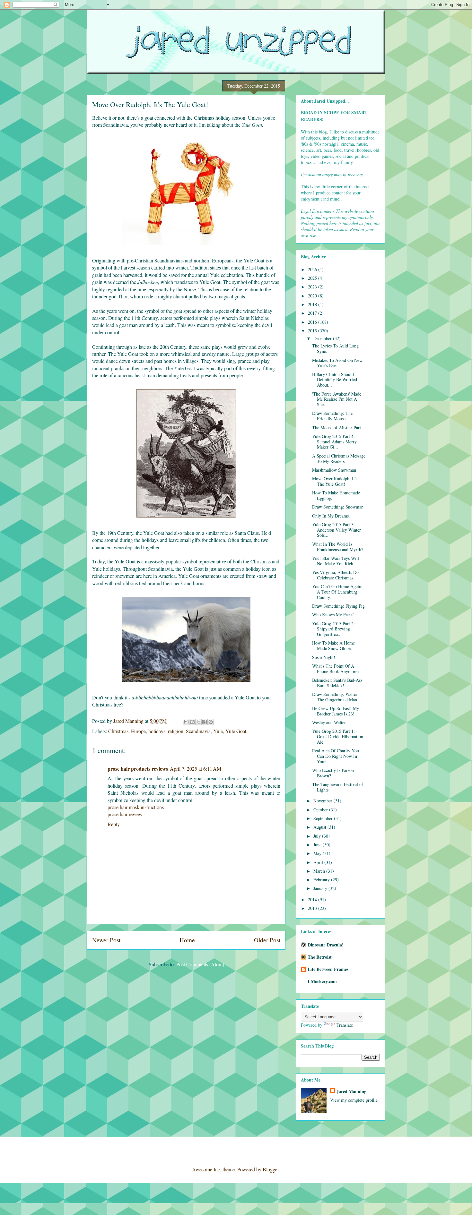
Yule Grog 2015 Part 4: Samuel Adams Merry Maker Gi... (334, 441)
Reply (114, 824)
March (319, 871)
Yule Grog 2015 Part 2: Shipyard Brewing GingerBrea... (333, 628)
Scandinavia (198, 731)
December (323, 338)
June (318, 845)
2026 (313, 269)
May (318, 853)
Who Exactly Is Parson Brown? (333, 773)
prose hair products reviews (138, 768)
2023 (313, 287)
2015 (313, 331)
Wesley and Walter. (329, 722)
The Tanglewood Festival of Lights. (337, 787)
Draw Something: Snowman (337, 507)
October (321, 810)
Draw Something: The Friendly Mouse (332, 416)
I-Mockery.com (322, 981)
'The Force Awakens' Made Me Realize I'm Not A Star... (336, 399)
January (320, 888)
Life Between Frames (328, 969)
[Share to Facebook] (204, 722)
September (323, 818)
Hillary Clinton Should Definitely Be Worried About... (334, 379)
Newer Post (106, 940)
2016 (313, 322)
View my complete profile (354, 1100)
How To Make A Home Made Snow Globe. (333, 645)
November (323, 801)
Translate (345, 1025)
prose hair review (125, 814)
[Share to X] (198, 722)
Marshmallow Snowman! (335, 470)
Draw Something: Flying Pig (338, 606)
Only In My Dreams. (331, 516)
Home (187, 940)
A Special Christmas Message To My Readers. (338, 458)
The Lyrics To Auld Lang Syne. (335, 348)
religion (175, 731)
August (320, 827)
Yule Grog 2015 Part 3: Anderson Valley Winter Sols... (336, 529)
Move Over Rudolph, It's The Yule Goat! (334, 481)
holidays (156, 731)
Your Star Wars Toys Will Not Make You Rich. (335, 561)
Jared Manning (351, 1091)
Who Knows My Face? (333, 615)
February (322, 880)
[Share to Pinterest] (210, 722)
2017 (313, 313)
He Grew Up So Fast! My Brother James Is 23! (335, 711)
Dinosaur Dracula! (326, 944)
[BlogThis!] (192, 722)
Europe (138, 731)
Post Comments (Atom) (200, 964)
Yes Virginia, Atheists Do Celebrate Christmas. (335, 575)
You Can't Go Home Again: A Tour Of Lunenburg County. (337, 591)
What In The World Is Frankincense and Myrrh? (337, 546)
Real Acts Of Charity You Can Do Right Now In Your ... (335, 756)
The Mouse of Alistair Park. (337, 427)
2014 (313, 899)
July (317, 836)
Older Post (267, 940)
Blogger (271, 1169)
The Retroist (320, 957)
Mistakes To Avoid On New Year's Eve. (337, 363)
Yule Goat (235, 731)
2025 (313, 278)
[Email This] (186, 722)
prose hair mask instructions (136, 807)
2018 (313, 304)
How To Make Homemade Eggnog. (336, 495)
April (318, 862)
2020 (313, 296)
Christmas (118, 731)
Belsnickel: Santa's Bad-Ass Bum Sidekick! (337, 683)
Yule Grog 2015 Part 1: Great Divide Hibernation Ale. (337, 736)
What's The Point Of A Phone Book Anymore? (335, 668)
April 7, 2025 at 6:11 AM (195, 768)
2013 (313, 908)
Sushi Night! (323, 657)
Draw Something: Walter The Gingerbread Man (334, 697)
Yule (218, 731)
